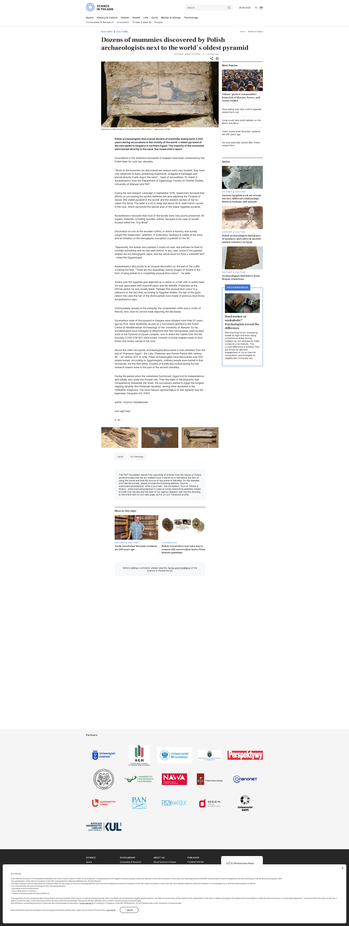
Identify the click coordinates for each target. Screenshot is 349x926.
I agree (129, 910)
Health (136, 17)
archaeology (136, 456)
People (159, 22)
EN (261, 7)
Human (125, 17)
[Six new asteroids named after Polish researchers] (242, 144)
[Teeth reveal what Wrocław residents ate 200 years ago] (136, 535)
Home (242, 31)
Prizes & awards (142, 22)
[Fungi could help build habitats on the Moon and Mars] (242, 122)
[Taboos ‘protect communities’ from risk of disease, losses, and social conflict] (242, 86)
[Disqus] (160, 617)
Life (146, 17)
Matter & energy (171, 17)
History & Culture (107, 17)
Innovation (123, 22)
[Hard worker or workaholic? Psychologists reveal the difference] (242, 327)
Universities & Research (100, 22)
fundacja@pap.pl (86, 903)
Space (90, 17)
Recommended (237, 287)
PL (256, 7)
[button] (119, 437)
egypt (120, 456)
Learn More (111, 910)
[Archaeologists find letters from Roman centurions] (242, 263)
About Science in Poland (165, 862)
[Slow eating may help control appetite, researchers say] (242, 111)
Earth (155, 17)
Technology (191, 17)
